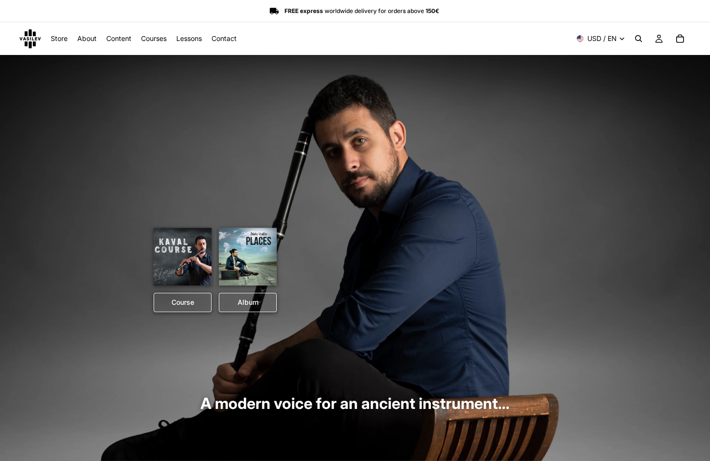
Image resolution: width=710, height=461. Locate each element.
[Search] (638, 38)
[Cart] (680, 38)
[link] (183, 257)
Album (248, 302)
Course (182, 302)
